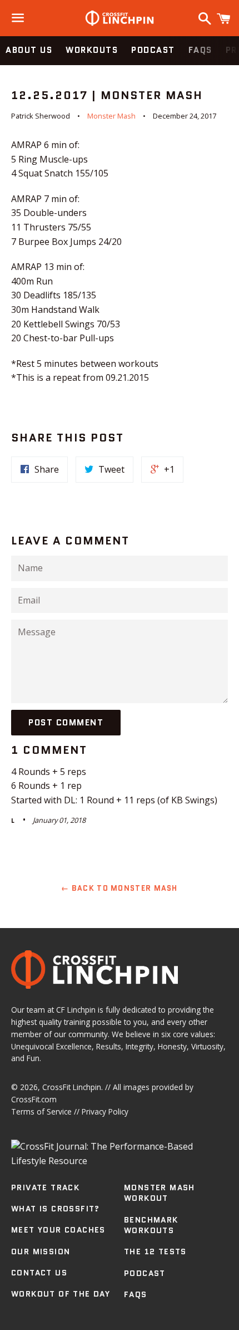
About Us (29, 50)
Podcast (153, 50)
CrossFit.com (34, 1099)
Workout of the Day (60, 1293)
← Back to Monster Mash (119, 888)
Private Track (45, 1187)
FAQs (200, 50)
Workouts (92, 50)
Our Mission (40, 1251)
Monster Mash (111, 116)
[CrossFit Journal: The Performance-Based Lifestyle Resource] (119, 1161)
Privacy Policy (105, 1111)
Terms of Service (41, 1111)
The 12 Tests (155, 1251)
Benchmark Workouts (151, 1225)
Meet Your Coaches (58, 1229)
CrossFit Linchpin (71, 1087)
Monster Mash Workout (159, 1193)
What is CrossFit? (55, 1208)
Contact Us (39, 1272)
